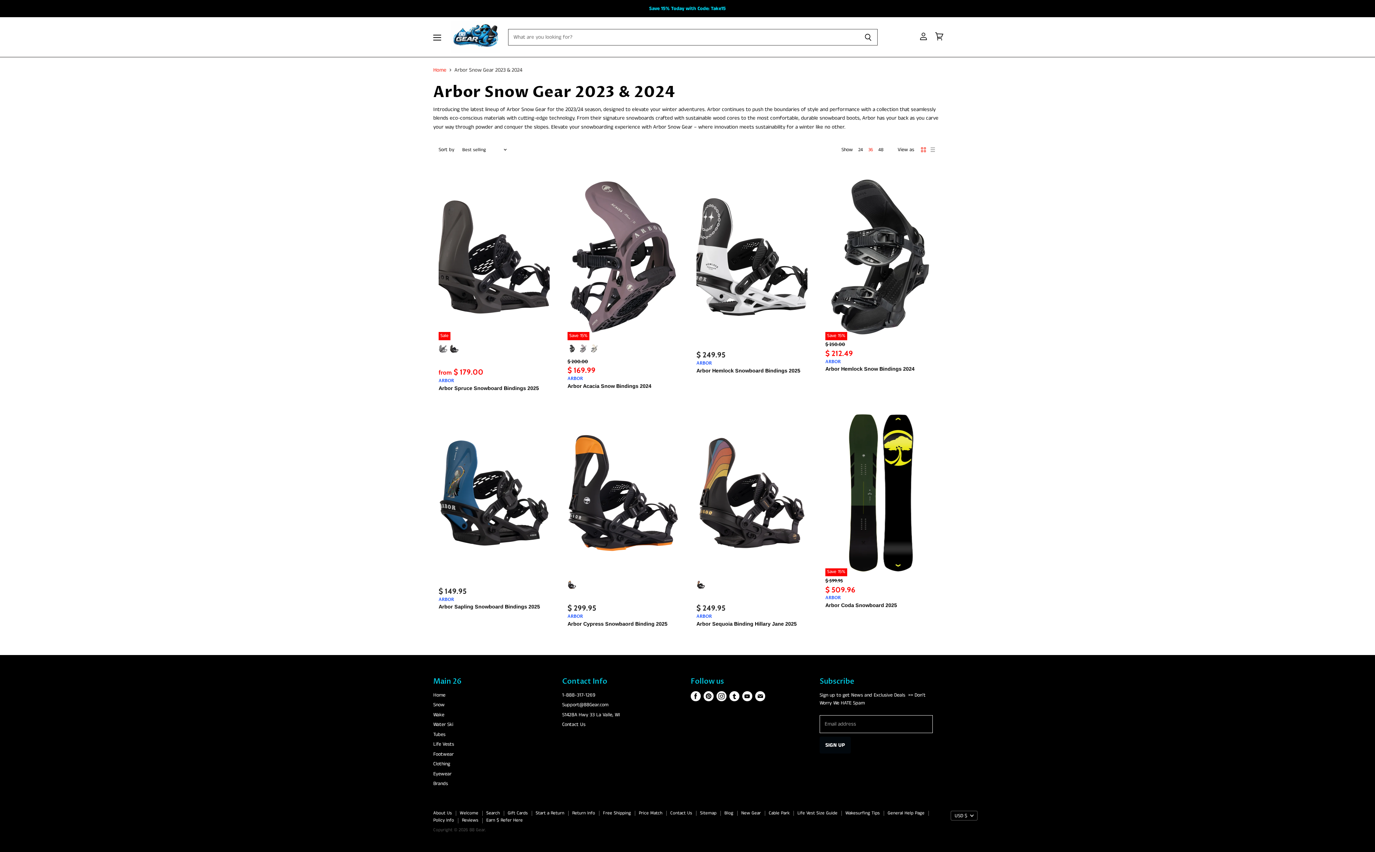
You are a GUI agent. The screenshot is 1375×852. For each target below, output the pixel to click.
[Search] (868, 37)
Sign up (835, 745)
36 (870, 149)
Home (440, 70)
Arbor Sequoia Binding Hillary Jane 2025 (746, 624)
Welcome (469, 813)
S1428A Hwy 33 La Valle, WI (591, 714)
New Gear (751, 813)
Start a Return (550, 813)
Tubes (439, 734)
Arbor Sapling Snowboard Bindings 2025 (489, 607)
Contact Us (573, 724)
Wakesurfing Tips (862, 813)
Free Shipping (617, 813)
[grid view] (923, 149)
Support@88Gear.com (585, 704)
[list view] (932, 149)
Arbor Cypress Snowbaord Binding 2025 (617, 624)
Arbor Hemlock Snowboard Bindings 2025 (748, 371)
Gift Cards (518, 813)
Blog (728, 813)
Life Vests (443, 744)
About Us (442, 813)
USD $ (961, 815)
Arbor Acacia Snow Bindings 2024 (609, 386)
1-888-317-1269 (578, 695)
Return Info (583, 813)
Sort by (446, 150)
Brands (440, 783)
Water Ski (443, 724)
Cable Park (779, 813)
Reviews (470, 820)
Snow (439, 704)
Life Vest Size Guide (817, 813)
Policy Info (443, 820)
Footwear (443, 754)
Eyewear (442, 774)
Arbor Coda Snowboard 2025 (861, 605)
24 (860, 149)
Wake (438, 714)
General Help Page (906, 813)
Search (493, 813)
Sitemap (708, 813)
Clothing (441, 763)
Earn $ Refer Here (504, 820)
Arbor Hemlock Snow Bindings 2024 (870, 369)
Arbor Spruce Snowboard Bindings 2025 (489, 388)
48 (880, 149)
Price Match (650, 813)
